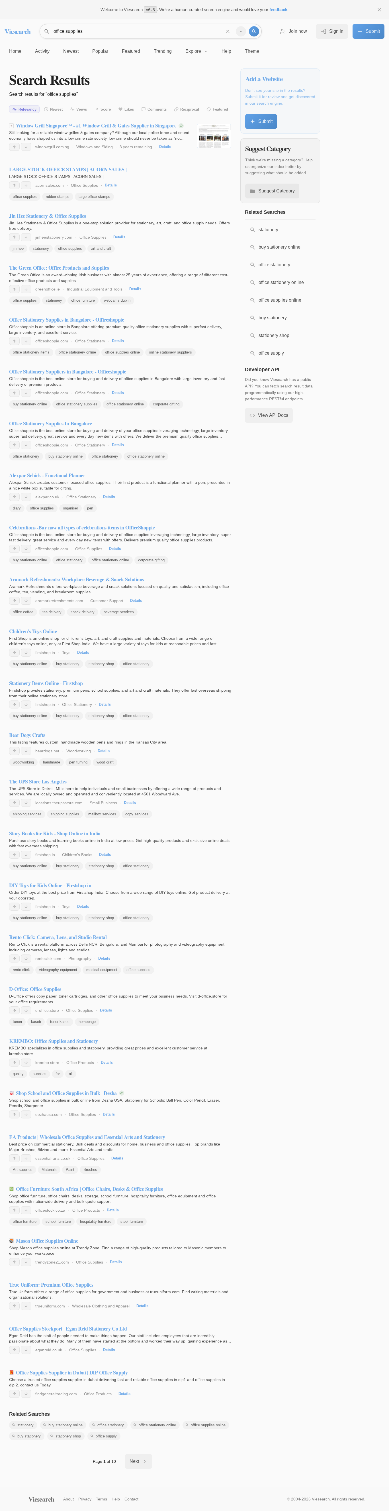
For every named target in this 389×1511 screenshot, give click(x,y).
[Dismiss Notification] (379, 10)
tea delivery (52, 612)
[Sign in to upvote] (14, 147)
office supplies (25, 196)
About (68, 1499)
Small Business (103, 803)
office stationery (26, 456)
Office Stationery (90, 341)
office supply (106, 1436)
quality (18, 1074)
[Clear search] (228, 31)
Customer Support (106, 600)
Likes (129, 109)
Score (106, 109)
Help (116, 1499)
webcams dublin (117, 300)
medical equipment (101, 970)
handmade (51, 762)
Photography (79, 958)
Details (165, 147)
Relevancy (27, 109)
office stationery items (31, 352)
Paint (70, 1169)
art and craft (101, 248)
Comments (157, 109)
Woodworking (78, 751)
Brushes (90, 1169)
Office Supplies (84, 185)
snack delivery (83, 612)
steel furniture (131, 1221)
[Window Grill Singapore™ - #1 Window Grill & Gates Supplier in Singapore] (214, 136)
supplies (39, 1074)
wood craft (105, 762)
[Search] (254, 31)
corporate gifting (166, 404)
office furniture (83, 300)
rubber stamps (57, 196)
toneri (17, 1021)
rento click (21, 970)
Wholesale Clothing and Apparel (101, 1306)
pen (90, 508)
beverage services (119, 612)
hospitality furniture (95, 1221)
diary (17, 508)
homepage (87, 1021)
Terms (101, 1499)
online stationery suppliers (170, 352)
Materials (49, 1169)
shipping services (27, 814)
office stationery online (77, 352)
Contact (131, 1499)
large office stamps (94, 196)
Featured (220, 109)
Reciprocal (189, 109)
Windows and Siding (94, 147)
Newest (56, 109)
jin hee (18, 248)
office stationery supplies (76, 404)
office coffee (23, 612)
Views (81, 109)
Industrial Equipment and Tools (94, 289)
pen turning (78, 762)
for (58, 1074)
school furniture (58, 1221)
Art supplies (22, 1169)
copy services (136, 814)
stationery (41, 248)
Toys (66, 652)
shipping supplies (65, 814)
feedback (278, 9)
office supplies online (122, 352)
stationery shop (101, 664)
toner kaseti (59, 1021)
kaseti (36, 1021)
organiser (70, 508)
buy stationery (67, 664)
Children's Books (77, 854)
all (71, 1074)
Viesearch (17, 31)
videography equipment (58, 970)
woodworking (23, 762)
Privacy (84, 1499)
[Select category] (241, 31)
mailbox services (102, 814)
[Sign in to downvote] (26, 147)
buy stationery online (30, 404)
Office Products (80, 1062)
